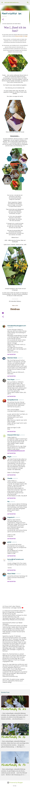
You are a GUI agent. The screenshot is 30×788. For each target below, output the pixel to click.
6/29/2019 (10, 560)
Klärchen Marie (12, 358)
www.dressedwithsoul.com (16, 451)
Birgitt (26, 36)
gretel (9, 542)
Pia (8, 501)
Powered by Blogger (16, 782)
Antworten (11, 354)
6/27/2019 (22, 435)
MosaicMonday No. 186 (13, 737)
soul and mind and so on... (11, 2)
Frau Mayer (11, 379)
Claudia (9, 478)
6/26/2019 (10, 327)
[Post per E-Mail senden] (3, 313)
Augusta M (10, 517)
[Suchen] (28, 2)
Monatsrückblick (19, 36)
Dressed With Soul (13, 435)
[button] (3, 19)
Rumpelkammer (12, 400)
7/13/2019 (18, 573)
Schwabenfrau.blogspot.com (16, 325)
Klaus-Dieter (11, 573)
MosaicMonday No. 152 (13, 709)
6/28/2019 (15, 478)
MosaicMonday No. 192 (13, 765)
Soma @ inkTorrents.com (15, 559)
